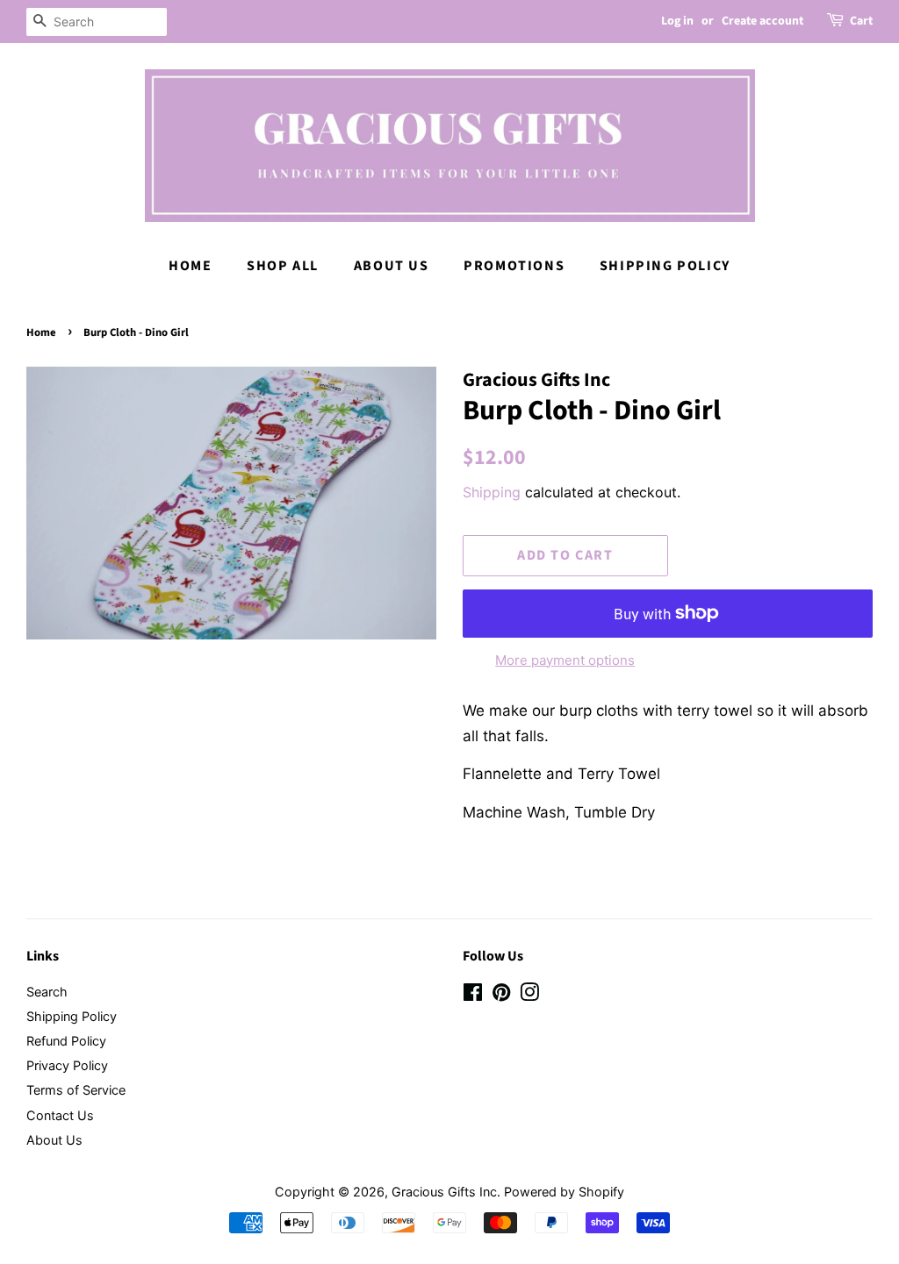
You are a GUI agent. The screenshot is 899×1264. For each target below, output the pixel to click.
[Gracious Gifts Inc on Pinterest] (501, 995)
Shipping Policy (665, 265)
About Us (391, 265)
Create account (762, 21)
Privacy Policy (67, 1065)
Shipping (492, 492)
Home (190, 265)
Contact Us (60, 1115)
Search (47, 991)
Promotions (514, 265)
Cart (861, 21)
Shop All (283, 265)
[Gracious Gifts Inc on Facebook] (473, 995)
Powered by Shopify (564, 1191)
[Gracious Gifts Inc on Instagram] (529, 995)
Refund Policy (66, 1040)
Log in (677, 21)
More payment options (565, 660)
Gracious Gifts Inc (444, 1191)
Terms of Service (76, 1089)
